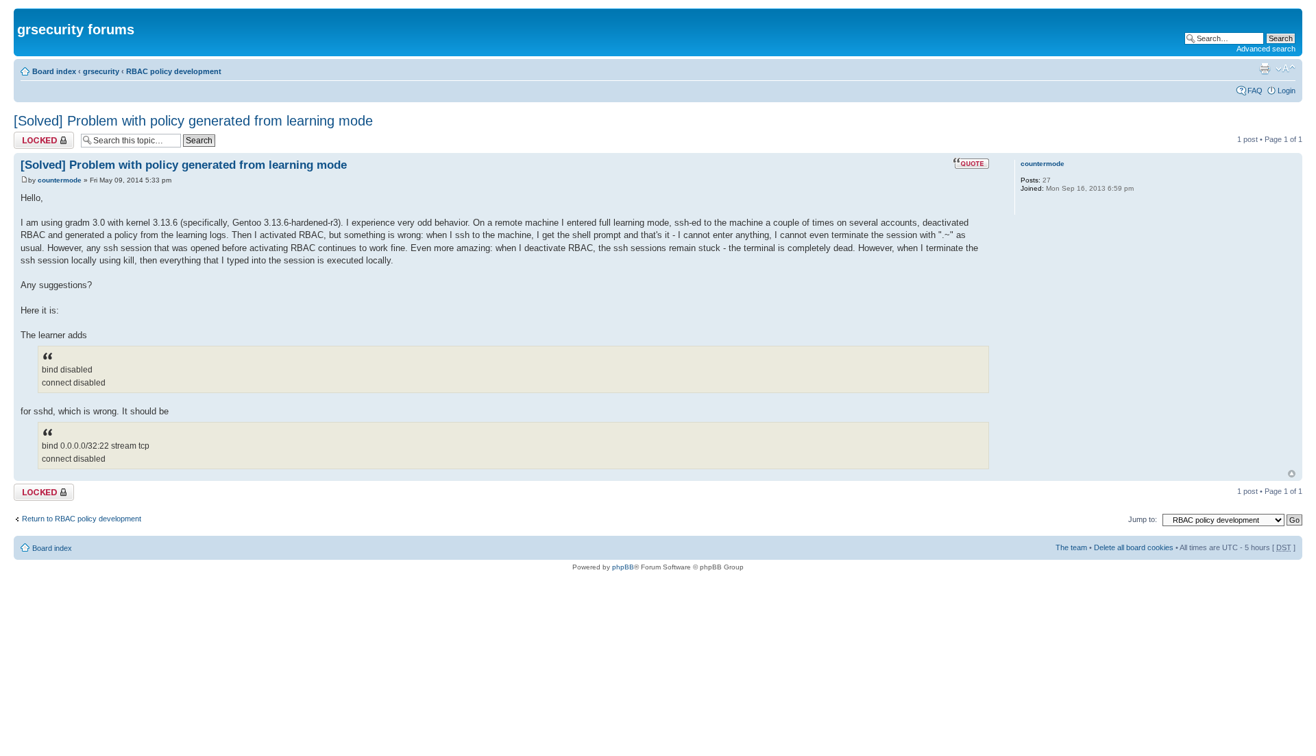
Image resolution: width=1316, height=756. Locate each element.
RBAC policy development (173, 71)
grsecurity (101, 71)
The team (1071, 547)
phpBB (623, 567)
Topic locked (35, 136)
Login (1286, 90)
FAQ (1255, 90)
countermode (60, 180)
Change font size (1285, 68)
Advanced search (1265, 49)
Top (1291, 473)
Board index (54, 71)
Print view (1264, 68)
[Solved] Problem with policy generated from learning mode (193, 120)
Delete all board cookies (1133, 547)
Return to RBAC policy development (81, 519)
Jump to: (1142, 519)
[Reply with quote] (971, 163)
